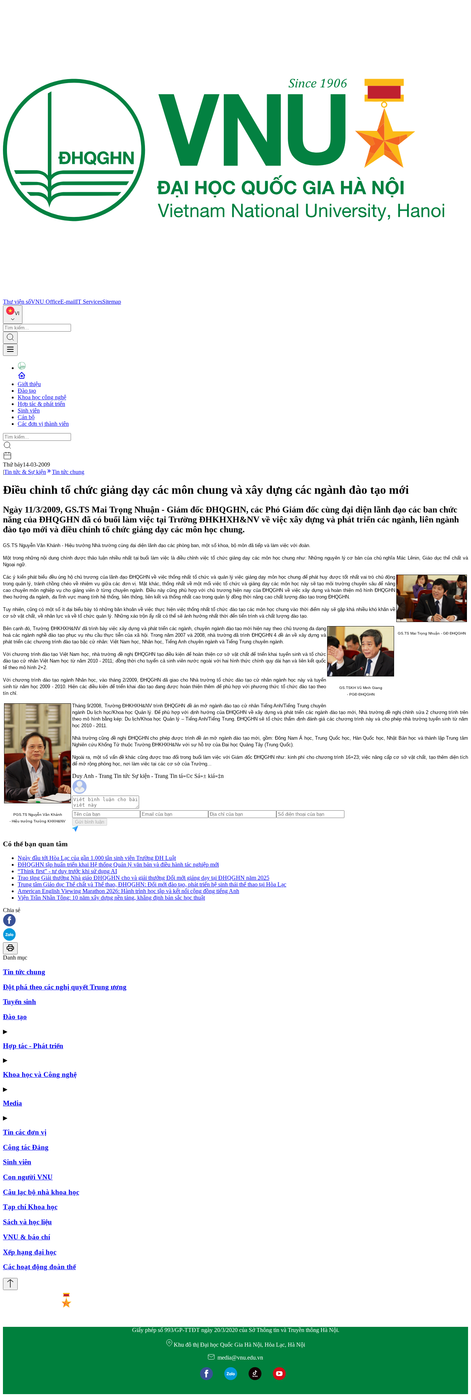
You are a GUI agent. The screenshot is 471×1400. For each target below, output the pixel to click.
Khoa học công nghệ (42, 397)
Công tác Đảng (26, 1147)
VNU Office (45, 302)
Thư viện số (17, 302)
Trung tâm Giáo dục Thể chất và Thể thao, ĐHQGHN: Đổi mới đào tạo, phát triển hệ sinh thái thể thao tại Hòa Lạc (152, 884)
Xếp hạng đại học (29, 1252)
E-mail (68, 302)
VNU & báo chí (26, 1237)
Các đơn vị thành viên (43, 424)
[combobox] (12, 314)
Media (12, 1103)
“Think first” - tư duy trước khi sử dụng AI (67, 871)
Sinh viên (29, 410)
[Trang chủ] (224, 295)
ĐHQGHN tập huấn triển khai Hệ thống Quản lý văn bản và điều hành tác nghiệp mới (118, 864)
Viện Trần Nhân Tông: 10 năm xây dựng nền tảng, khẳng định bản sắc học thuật (111, 897)
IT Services (89, 302)
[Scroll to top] (10, 1284)
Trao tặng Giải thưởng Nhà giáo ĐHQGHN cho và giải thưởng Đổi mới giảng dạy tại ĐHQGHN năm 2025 (143, 878)
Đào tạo (27, 391)
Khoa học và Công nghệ (40, 1074)
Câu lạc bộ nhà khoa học (41, 1192)
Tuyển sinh (19, 1002)
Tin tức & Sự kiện (25, 472)
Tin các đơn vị (24, 1132)
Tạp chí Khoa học (30, 1207)
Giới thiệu (29, 384)
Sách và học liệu (27, 1222)
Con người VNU (28, 1177)
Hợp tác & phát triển (41, 404)
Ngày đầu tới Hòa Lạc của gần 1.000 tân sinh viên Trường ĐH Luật (97, 858)
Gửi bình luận (89, 822)
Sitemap (111, 302)
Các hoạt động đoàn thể (39, 1267)
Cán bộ (26, 417)
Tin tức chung (68, 472)
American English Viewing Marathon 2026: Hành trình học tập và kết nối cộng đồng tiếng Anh (128, 891)
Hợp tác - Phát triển (33, 1046)
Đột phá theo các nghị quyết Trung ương (65, 987)
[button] (235, 921)
